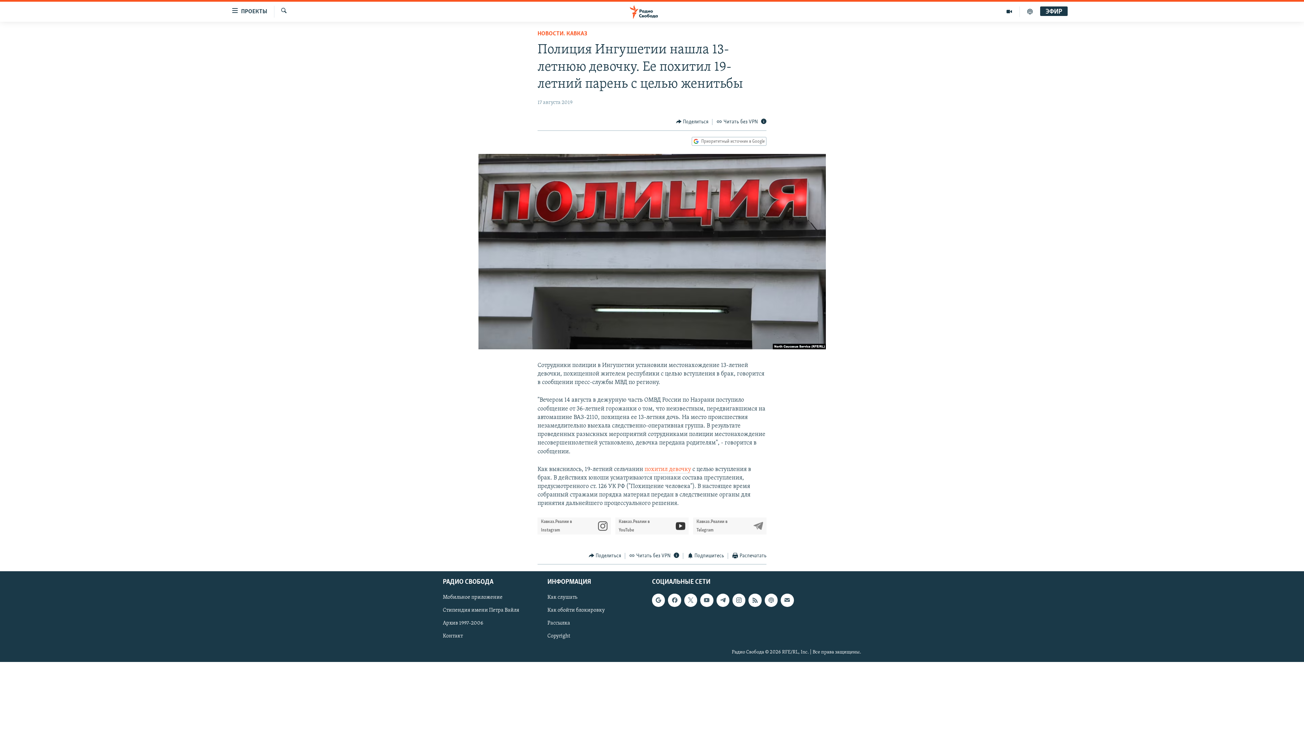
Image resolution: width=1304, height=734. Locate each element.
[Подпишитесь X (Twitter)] (690, 600)
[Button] (692, 122)
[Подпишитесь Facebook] (674, 600)
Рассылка (558, 623)
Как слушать (562, 597)
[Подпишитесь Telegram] (723, 600)
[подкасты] (1030, 11)
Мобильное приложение (473, 597)
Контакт (453, 636)
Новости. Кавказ (562, 34)
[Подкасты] (771, 600)
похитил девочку (668, 470)
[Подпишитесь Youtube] (706, 600)
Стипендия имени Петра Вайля (481, 610)
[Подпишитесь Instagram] (738, 600)
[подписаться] (787, 600)
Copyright (558, 636)
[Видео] (1009, 11)
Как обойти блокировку (576, 610)
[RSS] (754, 600)
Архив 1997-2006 (463, 623)
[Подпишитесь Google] (658, 600)
